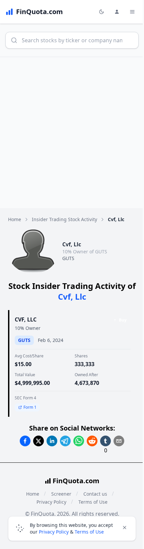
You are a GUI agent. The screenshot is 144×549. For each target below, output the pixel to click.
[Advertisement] (72, 132)
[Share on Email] (119, 441)
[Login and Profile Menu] (117, 11)
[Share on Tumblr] (105, 441)
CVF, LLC (26, 319)
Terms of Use (92, 502)
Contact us (95, 494)
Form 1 (30, 407)
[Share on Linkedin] (52, 441)
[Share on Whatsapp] (78, 441)
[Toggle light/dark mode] (101, 11)
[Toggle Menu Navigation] (132, 11)
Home (14, 219)
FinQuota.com (76, 480)
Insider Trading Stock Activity (64, 219)
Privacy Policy (51, 502)
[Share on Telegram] (65, 441)
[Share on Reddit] (92, 441)
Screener (61, 494)
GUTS (68, 258)
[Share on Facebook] (25, 441)
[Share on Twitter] (38, 441)
